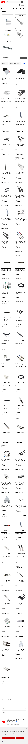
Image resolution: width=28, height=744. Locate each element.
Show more (14, 690)
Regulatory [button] (6, 708)
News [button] (3, 704)
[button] (6, 741)
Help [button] (3, 712)
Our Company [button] (6, 699)
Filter (23, 57)
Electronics (3, 63)
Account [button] (23, 5)
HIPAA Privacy (17, 719)
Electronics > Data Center (14, 63)
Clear (24, 63)
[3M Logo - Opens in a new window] (3, 2)
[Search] (22, 2)
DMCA (22, 719)
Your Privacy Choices (11, 721)
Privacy (11, 719)
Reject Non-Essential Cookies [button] (8, 738)
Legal (8, 719)
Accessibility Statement (12, 720)
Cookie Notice (5, 734)
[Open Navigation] (26, 1)
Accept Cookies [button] (20, 738)
